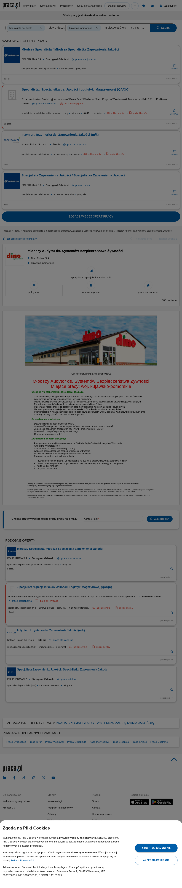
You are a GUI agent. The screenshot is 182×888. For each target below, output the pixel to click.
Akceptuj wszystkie (156, 848)
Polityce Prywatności (22, 860)
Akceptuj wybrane (156, 860)
